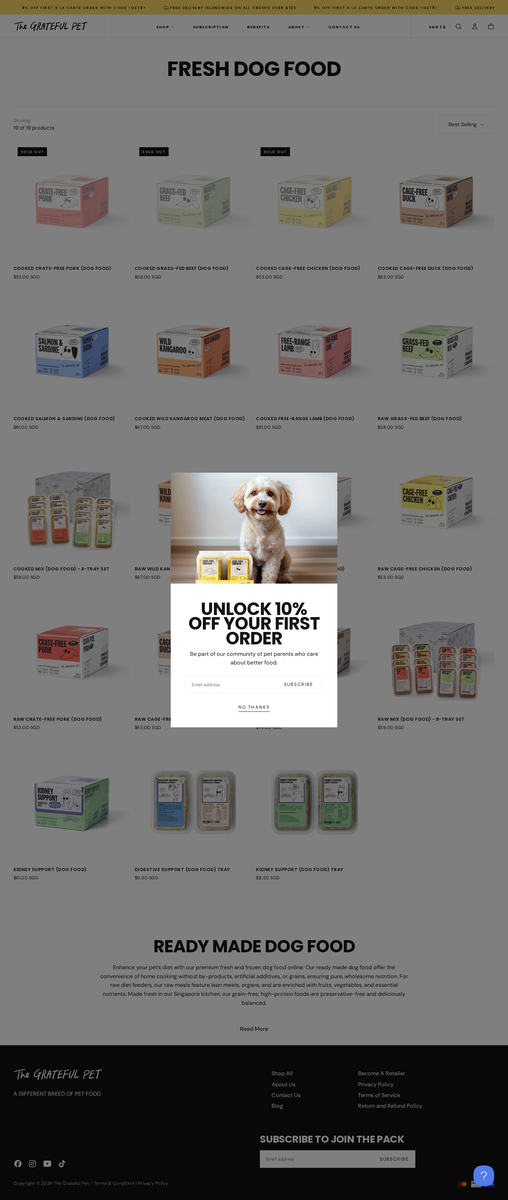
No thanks (254, 707)
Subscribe (298, 684)
